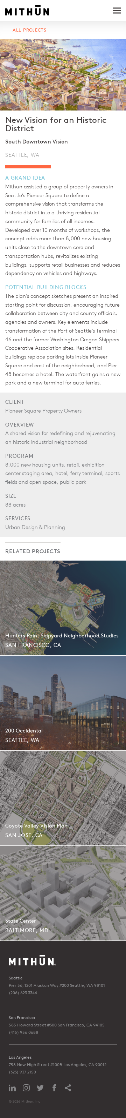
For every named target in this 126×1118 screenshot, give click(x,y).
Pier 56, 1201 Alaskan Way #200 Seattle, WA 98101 (57, 985)
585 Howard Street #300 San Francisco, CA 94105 (57, 1024)
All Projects (30, 30)
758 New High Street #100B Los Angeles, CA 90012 (57, 1064)
